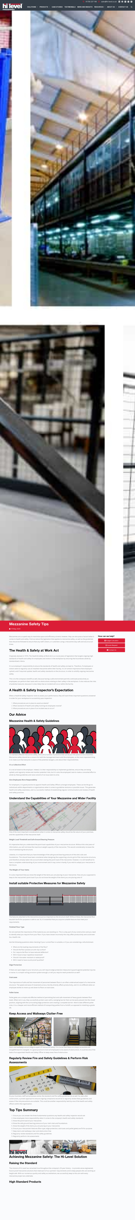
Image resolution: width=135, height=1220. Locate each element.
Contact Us (123, 7)
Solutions (31, 7)
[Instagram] (128, 1)
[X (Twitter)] (125, 1)
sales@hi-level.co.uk (109, 1)
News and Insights (84, 7)
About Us (111, 7)
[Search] (131, 7)
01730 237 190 (91, 1)
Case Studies (57, 7)
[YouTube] (131, 1)
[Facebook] (122, 1)
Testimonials (69, 7)
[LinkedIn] (119, 1)
